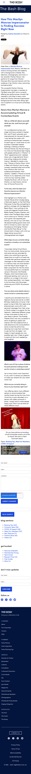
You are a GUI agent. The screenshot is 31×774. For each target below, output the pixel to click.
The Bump (4, 719)
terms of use (15, 749)
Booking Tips (10, 441)
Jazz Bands (4, 684)
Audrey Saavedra (14, 34)
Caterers (4, 665)
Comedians (5, 668)
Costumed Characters (8, 671)
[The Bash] (16, 3)
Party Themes (5, 643)
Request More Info (10, 557)
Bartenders (4, 661)
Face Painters (5, 681)
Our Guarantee (6, 628)
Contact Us (15, 733)
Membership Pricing (11, 553)
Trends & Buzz (10, 535)
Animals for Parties (7, 658)
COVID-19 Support (7, 444)
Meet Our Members (23, 441)
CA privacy (15, 761)
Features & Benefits (11, 551)
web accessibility (15, 753)
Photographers (6, 697)
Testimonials (8, 555)
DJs (2, 678)
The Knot (4, 713)
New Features (10, 533)
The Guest (4, 716)
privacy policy (15, 745)
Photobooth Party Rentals (9, 701)
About (3, 624)
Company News (11, 527)
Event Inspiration (6, 646)
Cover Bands (5, 674)
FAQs (3, 634)
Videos (8, 537)
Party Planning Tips (7, 649)
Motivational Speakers (8, 694)
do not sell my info (16, 757)
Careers (3, 631)
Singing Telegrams (7, 704)
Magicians (4, 688)
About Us (7, 561)
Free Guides (8, 559)
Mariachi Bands (6, 691)
